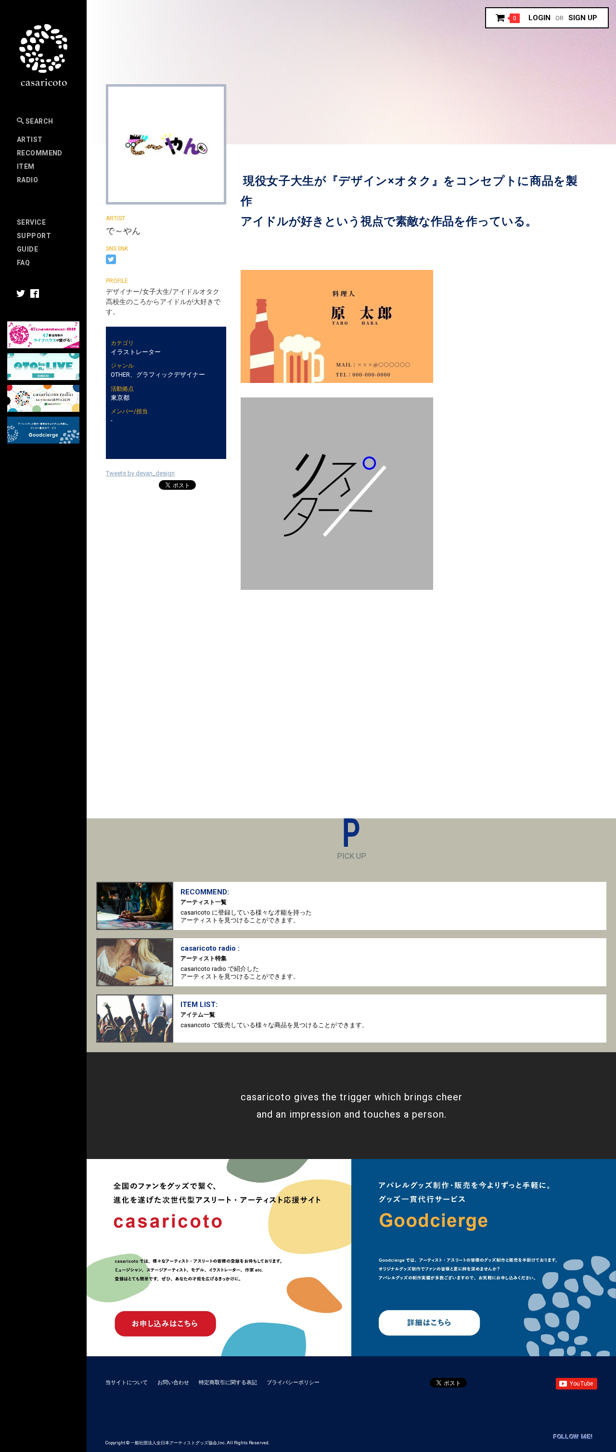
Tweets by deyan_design (140, 473)
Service (31, 222)
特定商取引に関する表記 (228, 1382)
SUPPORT (34, 236)
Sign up (582, 17)
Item (26, 166)
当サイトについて (126, 1382)
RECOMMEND (40, 153)
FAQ (23, 263)
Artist (30, 139)
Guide (27, 249)
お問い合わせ (173, 1382)
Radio (27, 180)
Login (539, 17)
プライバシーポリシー (293, 1382)
